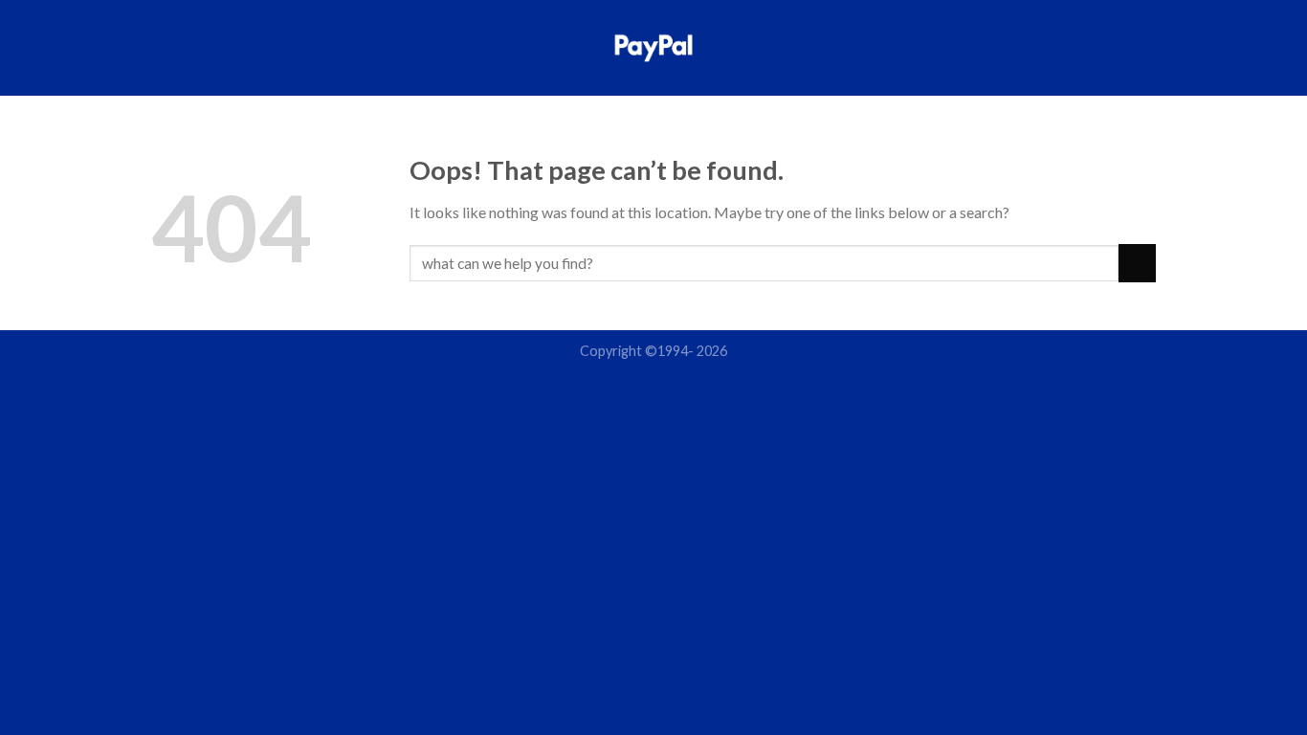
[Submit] (1137, 262)
